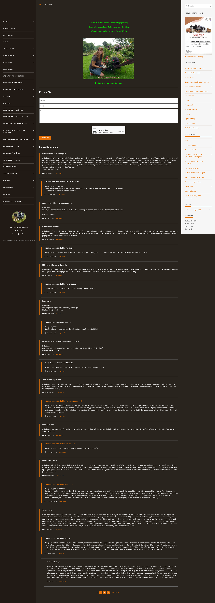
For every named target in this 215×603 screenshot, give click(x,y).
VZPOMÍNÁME (8, 55)
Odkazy (6, 181)
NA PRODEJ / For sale (12, 201)
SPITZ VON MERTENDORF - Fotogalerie (194, 162)
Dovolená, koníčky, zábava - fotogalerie (194, 197)
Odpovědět (59, 173)
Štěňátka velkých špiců (13, 76)
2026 (200, 210)
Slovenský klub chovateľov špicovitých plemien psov (193, 155)
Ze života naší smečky (192, 128)
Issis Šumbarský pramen (193, 87)
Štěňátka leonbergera (13, 90)
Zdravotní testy (190, 123)
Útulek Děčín (189, 186)
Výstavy (6, 96)
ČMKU (187, 141)
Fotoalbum (8, 35)
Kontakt (7, 194)
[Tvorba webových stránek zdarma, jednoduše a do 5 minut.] (16, 240)
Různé (187, 100)
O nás (5, 42)
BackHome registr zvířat (193, 182)
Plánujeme (8, 69)
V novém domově (191, 109)
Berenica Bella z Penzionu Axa (194, 68)
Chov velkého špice (11, 153)
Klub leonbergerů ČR (191, 145)
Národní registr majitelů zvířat (195, 177)
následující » (116, 592)
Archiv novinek (10, 174)
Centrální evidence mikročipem (195, 173)
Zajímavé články (190, 119)
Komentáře (8, 187)
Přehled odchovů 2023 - (13, 110)
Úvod (5, 21)
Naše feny (7, 62)
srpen (196, 210)
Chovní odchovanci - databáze (16, 124)
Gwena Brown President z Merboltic (197, 82)
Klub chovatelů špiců (192, 150)
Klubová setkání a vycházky (15, 140)
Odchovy (7, 103)
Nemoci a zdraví (10, 167)
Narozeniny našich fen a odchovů (14, 132)
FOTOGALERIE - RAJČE (192, 168)
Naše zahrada (189, 96)
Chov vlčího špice (11, 146)
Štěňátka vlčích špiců (13, 83)
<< (187, 210)
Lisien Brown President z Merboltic (196, 91)
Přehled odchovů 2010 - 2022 (15, 117)
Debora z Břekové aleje (192, 73)
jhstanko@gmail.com (19, 234)
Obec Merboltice (190, 191)
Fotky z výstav (189, 77)
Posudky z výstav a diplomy (194, 57)
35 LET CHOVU (8, 49)
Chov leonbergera (11, 160)
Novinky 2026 (9, 28)
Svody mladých (190, 105)
